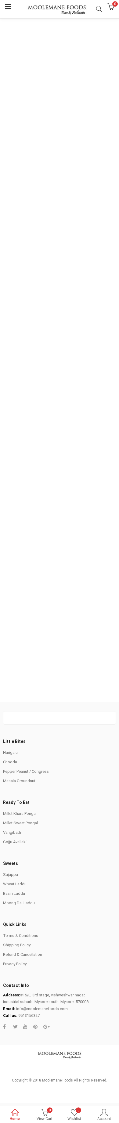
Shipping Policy (17, 945)
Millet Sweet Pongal (20, 823)
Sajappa (10, 874)
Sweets (55, 278)
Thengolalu (16, 412)
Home (15, 1119)
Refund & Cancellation (22, 954)
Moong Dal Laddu (19, 903)
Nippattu (72, 337)
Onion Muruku (18, 488)
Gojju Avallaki (15, 842)
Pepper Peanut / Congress (26, 771)
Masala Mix (79, 278)
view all (59, 661)
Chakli (11, 337)
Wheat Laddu (15, 884)
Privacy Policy (15, 964)
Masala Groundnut (19, 781)
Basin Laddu (14, 893)
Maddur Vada (18, 624)
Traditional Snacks (23, 278)
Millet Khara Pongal (20, 813)
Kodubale (72, 412)
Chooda (10, 762)
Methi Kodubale (78, 480)
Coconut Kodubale (23, 556)
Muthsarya (74, 556)
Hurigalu (10, 752)
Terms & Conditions (20, 935)
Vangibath (12, 832)
